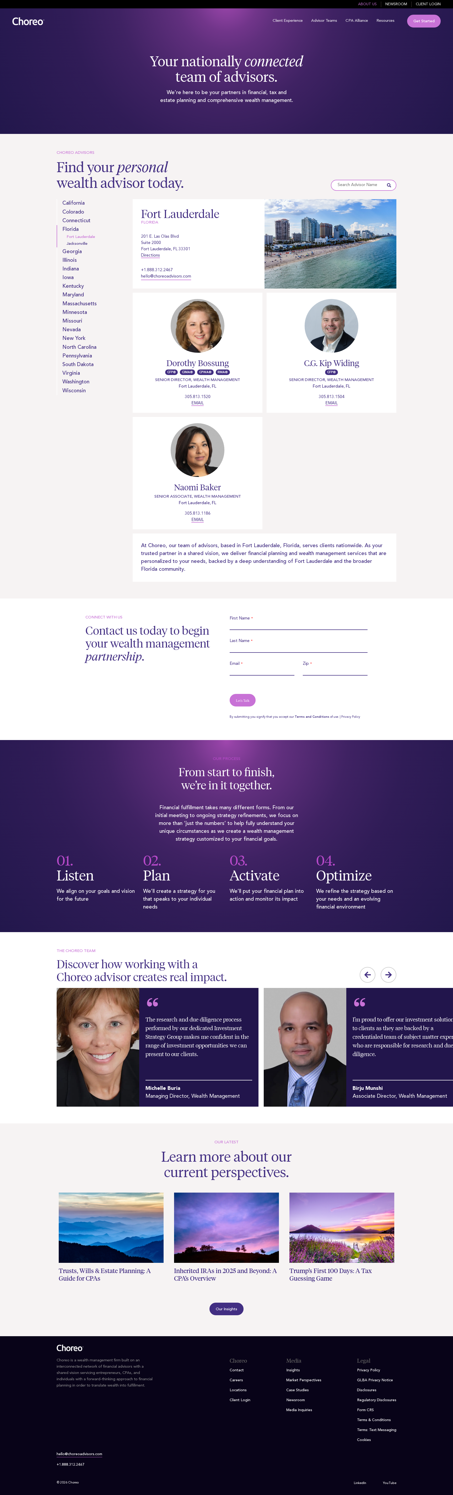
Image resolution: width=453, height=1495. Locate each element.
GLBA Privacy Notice (375, 1380)
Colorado (73, 212)
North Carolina (79, 347)
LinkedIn (360, 1483)
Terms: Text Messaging (376, 1430)
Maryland (73, 295)
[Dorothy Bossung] (197, 329)
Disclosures (366, 1390)
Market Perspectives (303, 1380)
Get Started (424, 21)
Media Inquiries (299, 1410)
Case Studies (297, 1390)
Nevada (71, 330)
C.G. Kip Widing (331, 363)
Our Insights (226, 1309)
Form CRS (365, 1410)
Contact (237, 1370)
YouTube (389, 1483)
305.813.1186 (198, 514)
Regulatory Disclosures (376, 1400)
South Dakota (78, 364)
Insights (293, 1370)
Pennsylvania (77, 356)
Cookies (364, 1440)
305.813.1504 (331, 397)
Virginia (71, 373)
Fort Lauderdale (81, 237)
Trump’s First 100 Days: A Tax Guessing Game (330, 1274)
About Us (367, 4)
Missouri (72, 321)
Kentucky (73, 286)
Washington (75, 382)
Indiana (70, 269)
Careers (236, 1380)
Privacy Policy (350, 717)
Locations (238, 1390)
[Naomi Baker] (197, 453)
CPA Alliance (357, 21)
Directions (150, 255)
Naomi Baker (197, 487)
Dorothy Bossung (197, 363)
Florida (70, 229)
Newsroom (396, 4)
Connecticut (76, 221)
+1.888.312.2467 (157, 270)
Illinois (69, 260)
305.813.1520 (198, 397)
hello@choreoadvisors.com (166, 276)
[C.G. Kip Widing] (331, 329)
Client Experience (288, 21)
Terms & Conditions (374, 1420)
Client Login (428, 4)
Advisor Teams (324, 21)
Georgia (72, 251)
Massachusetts (79, 304)
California (73, 203)
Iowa (68, 277)
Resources (385, 21)
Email (197, 403)
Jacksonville (77, 244)
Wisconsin (74, 391)
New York (73, 338)
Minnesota (74, 312)
